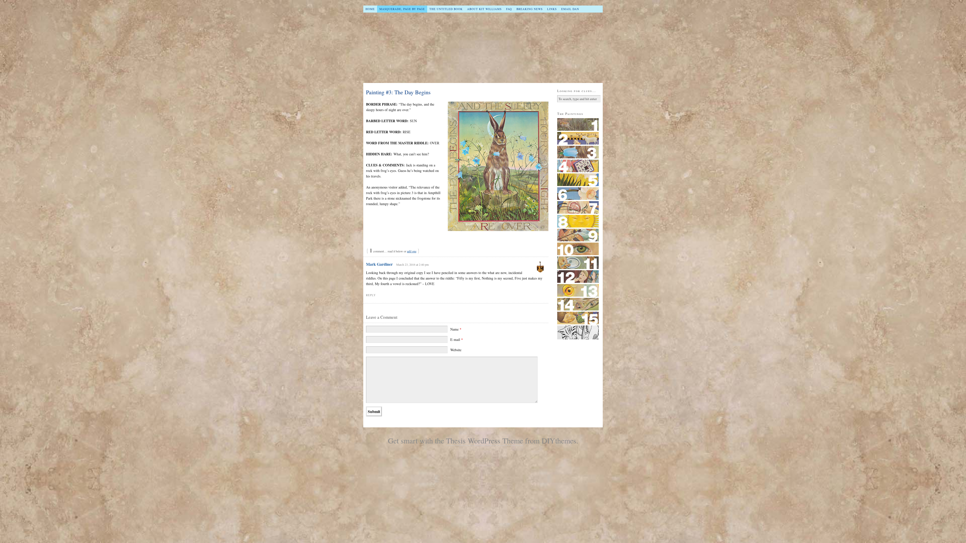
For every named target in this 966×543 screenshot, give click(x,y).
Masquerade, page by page (402, 9)
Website (455, 349)
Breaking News (529, 9)
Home (370, 9)
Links (552, 9)
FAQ (509, 9)
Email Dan (570, 9)
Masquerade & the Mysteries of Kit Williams (483, 48)
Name (455, 329)
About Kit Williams (484, 9)
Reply (371, 295)
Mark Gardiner (379, 264)
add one (411, 251)
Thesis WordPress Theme (484, 440)
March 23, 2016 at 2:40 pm (412, 264)
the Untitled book (446, 9)
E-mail (456, 339)
